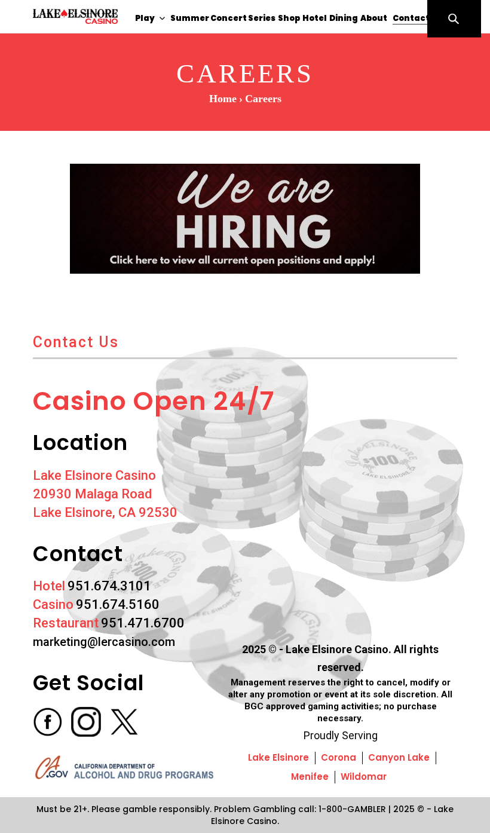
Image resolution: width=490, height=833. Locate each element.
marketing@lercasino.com (104, 642)
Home (223, 99)
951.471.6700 (143, 622)
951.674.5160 (118, 604)
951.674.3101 (109, 585)
